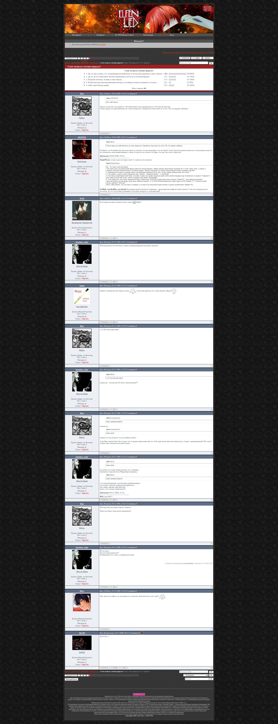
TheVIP (82, 633)
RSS (210, 52)
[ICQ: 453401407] (114, 282)
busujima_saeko (82, 242)
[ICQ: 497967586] (114, 322)
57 (139, 591)
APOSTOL (82, 137)
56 (139, 547)
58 (142, 633)
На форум (100, 35)
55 (139, 504)
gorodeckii (84, 60)
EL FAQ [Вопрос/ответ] (124, 35)
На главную (76, 35)
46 (139, 94)
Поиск (205, 52)
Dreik (82, 198)
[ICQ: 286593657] (124, 668)
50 (139, 286)
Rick (82, 94)
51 (139, 326)
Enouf (82, 286)
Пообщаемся (94, 63)
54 (139, 457)
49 (139, 242)
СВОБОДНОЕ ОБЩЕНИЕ (79, 63)
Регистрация (148, 35)
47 (139, 137)
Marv (82, 591)
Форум (67, 63)
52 (139, 370)
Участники (183, 52)
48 (139, 198)
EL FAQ (103, 44)
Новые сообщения (171, 52)
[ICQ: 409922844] (114, 238)
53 (139, 413)
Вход (172, 35)
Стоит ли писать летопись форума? (111, 63)
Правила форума (195, 52)
